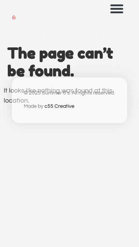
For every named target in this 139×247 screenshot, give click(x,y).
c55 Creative (59, 106)
